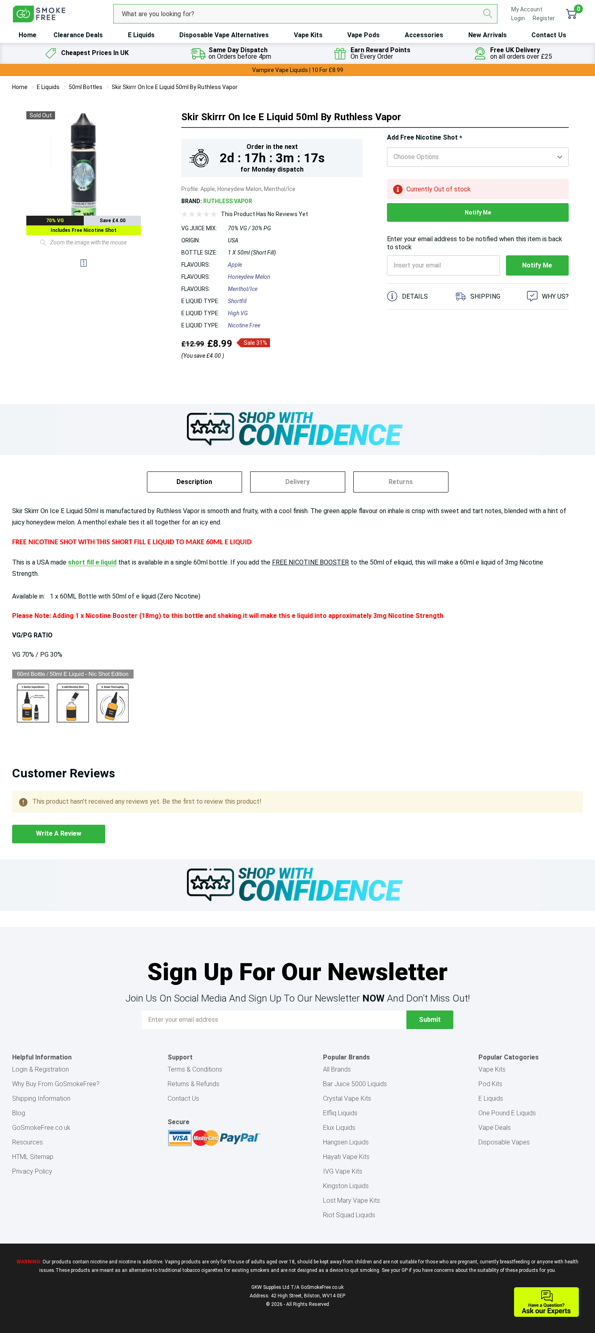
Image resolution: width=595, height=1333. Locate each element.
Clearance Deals (78, 35)
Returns (401, 482)
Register (544, 18)
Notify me (478, 212)
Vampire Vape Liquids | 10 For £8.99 (297, 70)
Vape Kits (308, 35)
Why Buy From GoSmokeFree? (56, 1084)
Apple (235, 264)
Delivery (297, 482)
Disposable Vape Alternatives (224, 35)
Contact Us (548, 35)
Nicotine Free (244, 325)
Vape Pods (363, 35)
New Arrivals (487, 35)
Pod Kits (490, 1084)
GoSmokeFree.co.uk (41, 1127)
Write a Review (58, 833)
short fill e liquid (92, 562)
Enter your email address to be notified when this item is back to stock (474, 243)
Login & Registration (40, 1069)
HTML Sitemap (32, 1157)
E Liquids (141, 35)
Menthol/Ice (242, 289)
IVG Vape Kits (342, 1171)
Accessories (424, 35)
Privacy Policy (32, 1171)
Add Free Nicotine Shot (424, 138)
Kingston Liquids (346, 1186)
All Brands (337, 1069)
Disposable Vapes (504, 1142)
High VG (238, 313)
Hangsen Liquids (346, 1142)
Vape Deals (494, 1127)
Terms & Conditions (195, 1069)
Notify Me (537, 265)
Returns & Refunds (193, 1084)
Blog (18, 1113)
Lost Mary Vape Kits (351, 1200)
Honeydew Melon (249, 277)
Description (194, 482)
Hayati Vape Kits (346, 1157)
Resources (27, 1142)
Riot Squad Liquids (349, 1215)
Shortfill (237, 301)
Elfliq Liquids (340, 1113)
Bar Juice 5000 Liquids (355, 1084)
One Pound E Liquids (507, 1113)
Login (518, 18)
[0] (571, 13)
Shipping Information (41, 1098)
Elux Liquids (339, 1127)
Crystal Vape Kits (347, 1098)
